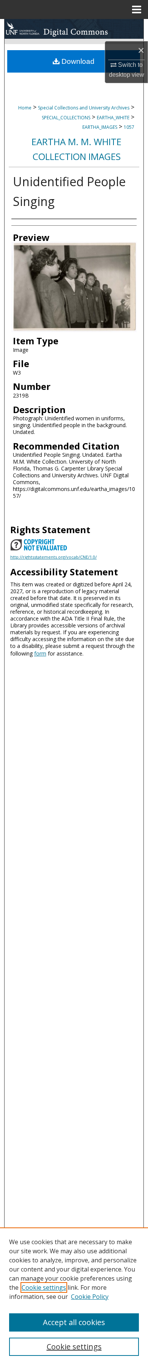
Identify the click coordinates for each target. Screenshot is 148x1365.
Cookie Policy (90, 1296)
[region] (74, 1296)
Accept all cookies (74, 1322)
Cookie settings (44, 1287)
